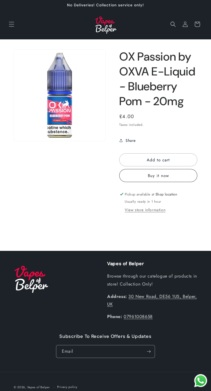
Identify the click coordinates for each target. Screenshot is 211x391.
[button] (11, 24)
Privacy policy (67, 387)
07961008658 (138, 316)
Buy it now (158, 176)
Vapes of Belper (38, 387)
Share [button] (131, 140)
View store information (145, 210)
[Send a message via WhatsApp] (200, 380)
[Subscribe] (149, 351)
